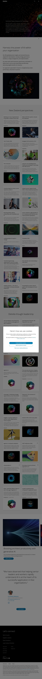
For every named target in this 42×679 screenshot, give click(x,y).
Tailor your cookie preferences (21, 348)
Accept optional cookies (21, 343)
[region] (21, 340)
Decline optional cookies (21, 345)
